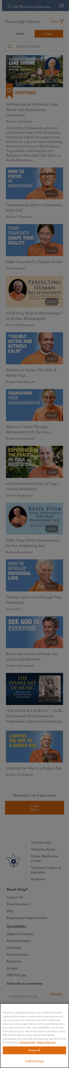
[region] (34, 1035)
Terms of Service (46, 1042)
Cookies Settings (34, 1061)
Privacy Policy (28, 1042)
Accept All (34, 1050)
